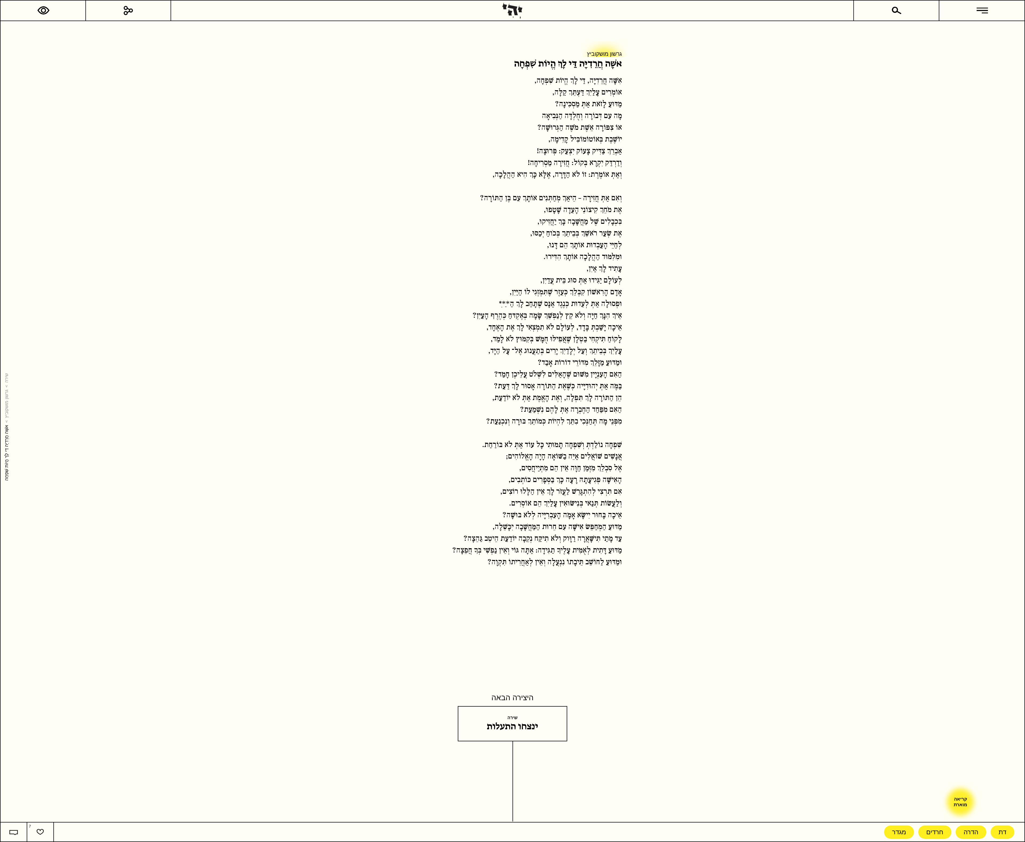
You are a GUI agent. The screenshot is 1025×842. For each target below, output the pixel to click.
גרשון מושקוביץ (6, 404)
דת (1002, 832)
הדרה (971, 832)
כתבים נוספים (590, 116)
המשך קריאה (620, 116)
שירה (6, 378)
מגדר (899, 832)
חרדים (934, 832)
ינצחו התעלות (512, 727)
